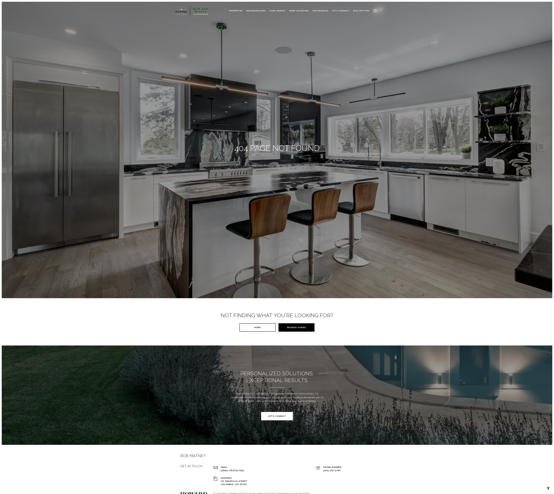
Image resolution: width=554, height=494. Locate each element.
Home (257, 327)
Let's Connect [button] (277, 416)
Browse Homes (296, 327)
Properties (236, 11)
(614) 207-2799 (331, 470)
